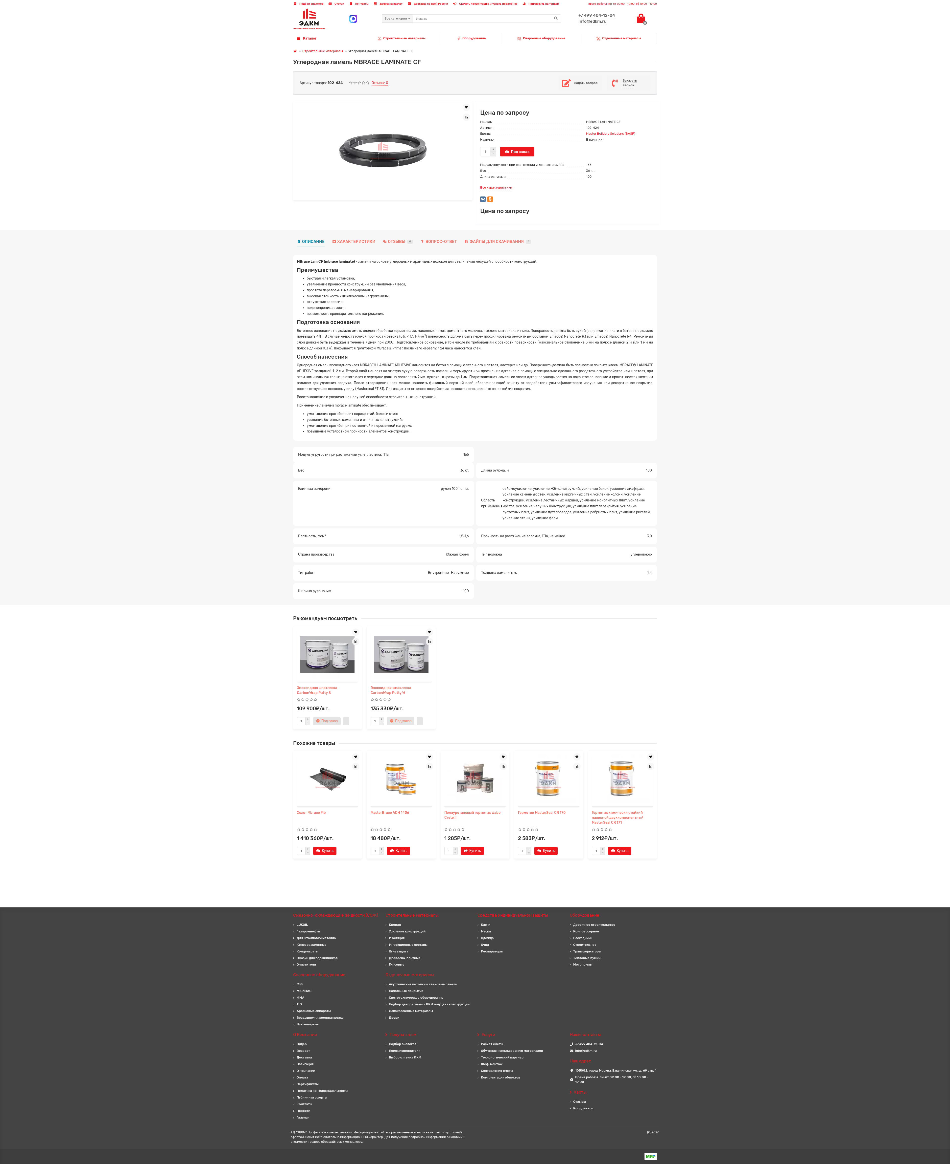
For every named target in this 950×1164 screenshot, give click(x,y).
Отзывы (399, 241)
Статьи (339, 3)
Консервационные (312, 945)
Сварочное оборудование (319, 974)
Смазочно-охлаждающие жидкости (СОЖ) (335, 915)
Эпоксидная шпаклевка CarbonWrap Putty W (391, 690)
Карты (580, 1092)
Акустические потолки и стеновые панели (423, 984)
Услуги (488, 1034)
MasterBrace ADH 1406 (390, 813)
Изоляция (396, 938)
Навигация (305, 1064)
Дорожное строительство (594, 925)
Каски (485, 925)
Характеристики (356, 241)
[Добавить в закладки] (466, 107)
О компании (306, 1071)
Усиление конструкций (407, 931)
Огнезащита (398, 951)
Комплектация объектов (500, 1077)
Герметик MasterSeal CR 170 (542, 813)
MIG (300, 984)
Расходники (582, 938)
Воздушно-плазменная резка (320, 1017)
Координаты (583, 1108)
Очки (485, 945)
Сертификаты (308, 1084)
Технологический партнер (502, 1057)
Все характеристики (496, 187)
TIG (299, 1004)
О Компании (305, 1034)
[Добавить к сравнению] (466, 117)
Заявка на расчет (391, 3)
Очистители (306, 964)
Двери (394, 1017)
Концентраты (307, 951)
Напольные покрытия (406, 991)
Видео (302, 1044)
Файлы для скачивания (499, 241)
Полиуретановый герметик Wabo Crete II (472, 815)
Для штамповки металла (316, 938)
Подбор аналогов (311, 3)
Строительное (584, 945)
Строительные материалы (404, 38)
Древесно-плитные (405, 958)
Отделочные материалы (621, 38)
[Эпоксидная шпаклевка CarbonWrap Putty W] (401, 654)
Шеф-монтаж (491, 1064)
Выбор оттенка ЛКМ (405, 1057)
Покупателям (402, 1034)
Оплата (302, 1077)
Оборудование (474, 38)
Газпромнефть (308, 931)
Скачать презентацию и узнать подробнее (487, 3)
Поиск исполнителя (404, 1051)
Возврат (303, 1051)
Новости (303, 1111)
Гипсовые (396, 964)
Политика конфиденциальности (322, 1091)
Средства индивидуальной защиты (512, 915)
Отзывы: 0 (380, 83)
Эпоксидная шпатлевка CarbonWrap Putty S (317, 690)
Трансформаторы (587, 951)
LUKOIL (302, 925)
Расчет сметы (492, 1044)
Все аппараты (308, 1024)
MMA (300, 997)
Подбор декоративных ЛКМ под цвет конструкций (429, 1004)
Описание (313, 241)
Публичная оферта (312, 1097)
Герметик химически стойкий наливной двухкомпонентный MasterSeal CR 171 (617, 818)
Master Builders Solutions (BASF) (610, 133)
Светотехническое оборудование (416, 997)
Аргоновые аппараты (314, 1011)
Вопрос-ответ (441, 241)
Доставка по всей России (430, 3)
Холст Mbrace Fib (311, 813)
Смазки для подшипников (317, 958)
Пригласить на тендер (543, 3)
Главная (303, 1117)
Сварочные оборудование (544, 38)
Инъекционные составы (408, 945)
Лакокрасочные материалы (411, 1011)
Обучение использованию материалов (512, 1051)
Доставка (304, 1057)
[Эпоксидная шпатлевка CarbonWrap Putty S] (327, 654)
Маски (486, 931)
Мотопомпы (582, 964)
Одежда (487, 938)
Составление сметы (497, 1071)
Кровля (395, 925)
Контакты (361, 3)
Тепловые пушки (586, 958)
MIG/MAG (304, 991)
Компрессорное (586, 931)
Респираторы (492, 951)
